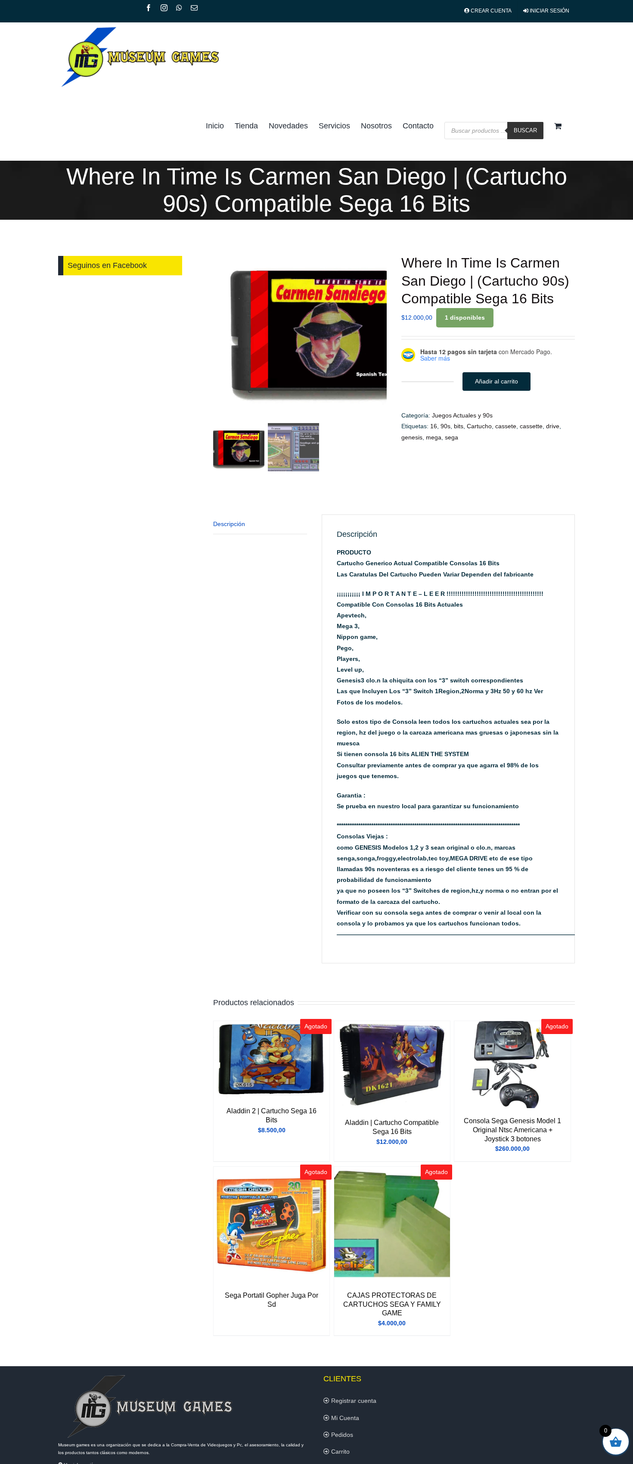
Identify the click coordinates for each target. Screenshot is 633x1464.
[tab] (260, 524)
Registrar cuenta (352, 1400)
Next (381, 333)
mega (433, 437)
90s (445, 426)
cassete (505, 426)
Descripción (229, 523)
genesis (411, 437)
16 (433, 426)
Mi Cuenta (344, 1417)
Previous (219, 333)
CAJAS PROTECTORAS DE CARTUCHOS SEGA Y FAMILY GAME (392, 1304)
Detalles (271, 1061)
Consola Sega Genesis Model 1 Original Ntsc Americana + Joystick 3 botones (512, 1130)
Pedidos (341, 1434)
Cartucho (479, 426)
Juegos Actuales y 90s (462, 415)
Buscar (525, 130)
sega (451, 437)
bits (458, 426)
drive (552, 426)
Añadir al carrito (496, 381)
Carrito (339, 1451)
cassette (531, 426)
